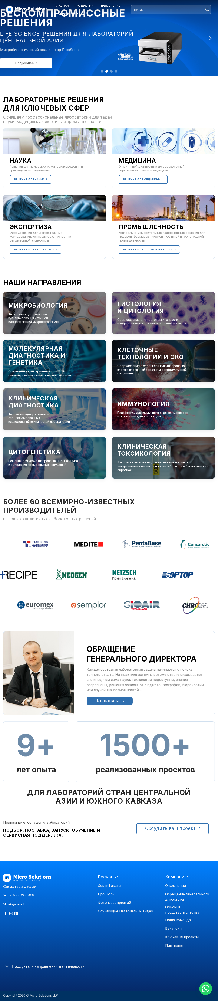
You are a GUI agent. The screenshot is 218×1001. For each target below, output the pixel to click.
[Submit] (207, 9)
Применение (110, 5)
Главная (62, 5)
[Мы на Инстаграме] (11, 914)
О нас (80, 13)
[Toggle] (7, 966)
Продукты (83, 5)
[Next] (210, 38)
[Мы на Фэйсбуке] (5, 914)
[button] (205, 988)
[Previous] (8, 38)
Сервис (64, 13)
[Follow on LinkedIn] (16, 914)
